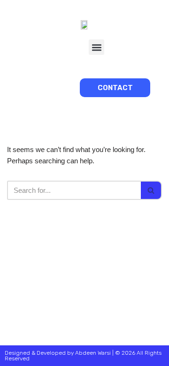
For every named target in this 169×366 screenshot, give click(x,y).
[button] (96, 47)
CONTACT (115, 88)
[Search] (151, 190)
